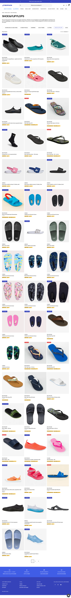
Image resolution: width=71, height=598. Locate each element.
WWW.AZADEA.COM (41, 585)
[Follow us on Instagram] (58, 584)
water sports (45, 19)
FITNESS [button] (22, 8)
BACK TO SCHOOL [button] (8, 8)
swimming (8, 21)
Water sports (7, 12)
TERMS (20, 584)
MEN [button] (57, 8)
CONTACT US (4, 584)
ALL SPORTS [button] (16, 8)
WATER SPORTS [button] (35, 8)
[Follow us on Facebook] (55, 584)
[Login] (66, 5)
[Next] (38, 561)
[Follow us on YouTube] (60, 584)
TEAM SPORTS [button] (43, 8)
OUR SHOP (4, 585)
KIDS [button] (66, 8)
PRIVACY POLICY (22, 585)
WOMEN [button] (61, 8)
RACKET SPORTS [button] (51, 8)
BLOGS (38, 587)
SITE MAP (4, 587)
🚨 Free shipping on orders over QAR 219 (35, 1)
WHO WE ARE (39, 584)
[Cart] (68, 5)
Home (3, 12)
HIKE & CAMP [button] (28, 8)
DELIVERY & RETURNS (23, 587)
